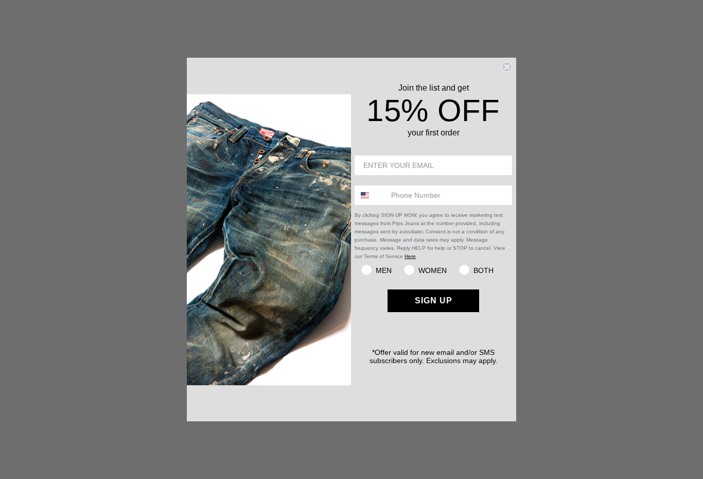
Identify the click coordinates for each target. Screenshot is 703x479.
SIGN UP (433, 300)
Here (410, 256)
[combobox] (370, 195)
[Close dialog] (507, 67)
